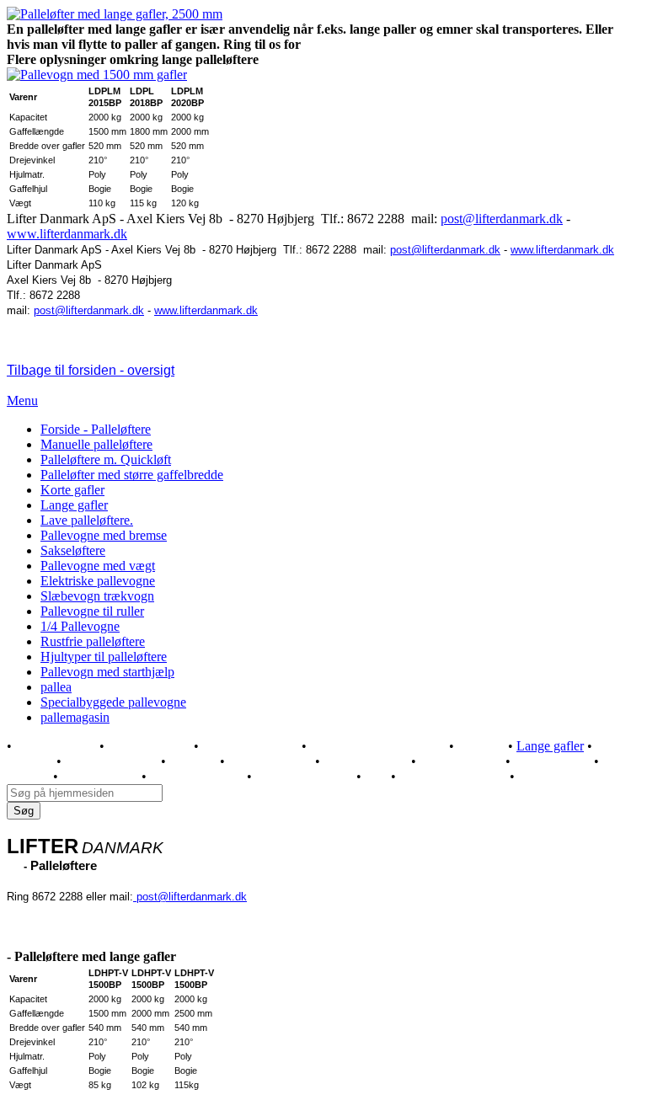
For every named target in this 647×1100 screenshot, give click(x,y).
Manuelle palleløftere (96, 444)
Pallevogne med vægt (97, 565)
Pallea (376, 777)
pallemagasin (75, 717)
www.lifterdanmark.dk (67, 234)
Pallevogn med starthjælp (107, 672)
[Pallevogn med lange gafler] (114, 14)
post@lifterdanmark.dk (502, 218)
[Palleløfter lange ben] (97, 74)
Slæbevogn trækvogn (97, 596)
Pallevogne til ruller (92, 611)
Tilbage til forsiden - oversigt (90, 370)
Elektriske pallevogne (97, 581)
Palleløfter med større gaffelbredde (131, 474)
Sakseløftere (72, 550)
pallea (56, 687)
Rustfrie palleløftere (92, 641)
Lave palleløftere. (86, 520)
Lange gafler (74, 505)
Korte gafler (72, 490)
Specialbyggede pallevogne (113, 702)
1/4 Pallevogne (80, 626)
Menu (22, 400)
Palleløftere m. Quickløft (105, 459)
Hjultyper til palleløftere (103, 656)
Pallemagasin (543, 777)
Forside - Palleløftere (95, 429)
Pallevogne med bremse (103, 535)
